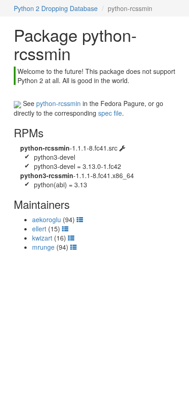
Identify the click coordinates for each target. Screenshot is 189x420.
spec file (110, 113)
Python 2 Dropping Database (56, 8)
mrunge (43, 247)
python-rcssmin (58, 103)
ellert (39, 228)
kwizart (42, 237)
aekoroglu (46, 219)
